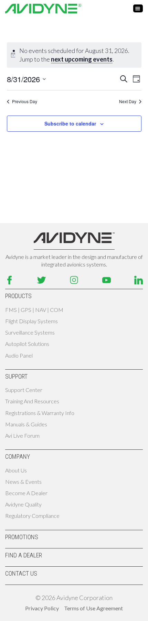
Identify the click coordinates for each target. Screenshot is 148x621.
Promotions (21, 537)
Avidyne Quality (23, 504)
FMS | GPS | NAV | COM (34, 309)
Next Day (127, 101)
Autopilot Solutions (27, 343)
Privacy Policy (42, 608)
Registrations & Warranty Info (39, 413)
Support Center (23, 389)
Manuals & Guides (26, 424)
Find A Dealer (23, 555)
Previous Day (24, 101)
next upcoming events (82, 59)
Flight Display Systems (31, 321)
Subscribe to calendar (70, 123)
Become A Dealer (26, 493)
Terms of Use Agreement (93, 608)
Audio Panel (19, 355)
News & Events (23, 481)
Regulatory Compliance (32, 515)
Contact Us (21, 573)
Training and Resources (32, 401)
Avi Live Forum (22, 435)
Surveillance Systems (30, 332)
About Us (16, 470)
